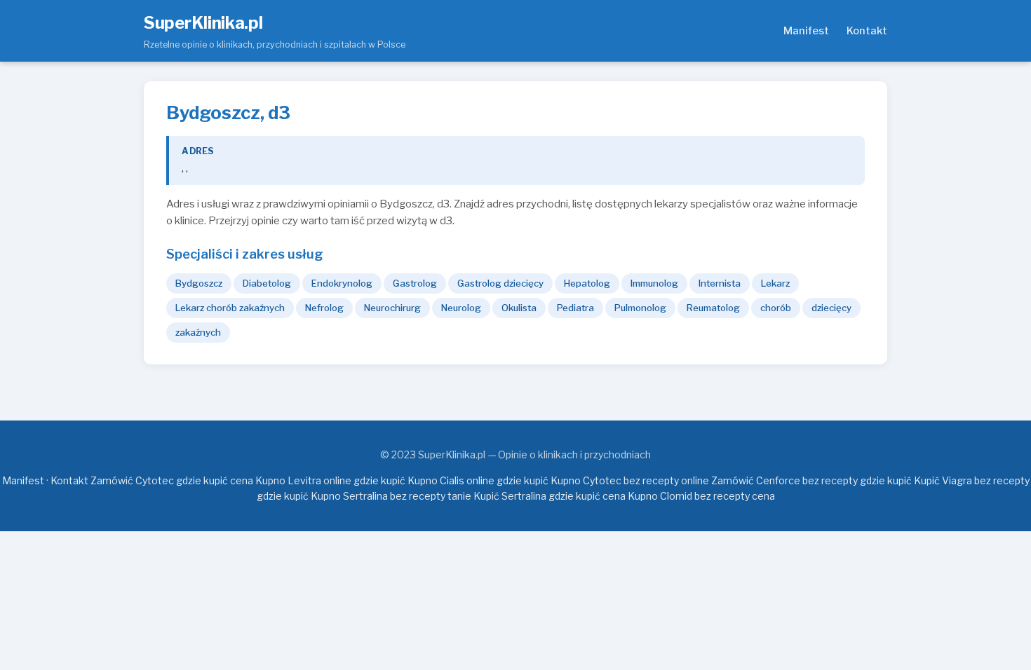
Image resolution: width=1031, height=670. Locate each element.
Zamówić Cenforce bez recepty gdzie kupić (811, 480)
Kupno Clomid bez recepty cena (701, 496)
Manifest (806, 31)
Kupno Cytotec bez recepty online (630, 480)
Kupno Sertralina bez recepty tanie (391, 496)
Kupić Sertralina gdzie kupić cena (549, 496)
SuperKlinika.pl (203, 23)
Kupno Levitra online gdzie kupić (330, 480)
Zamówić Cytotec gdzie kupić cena (171, 480)
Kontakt (867, 31)
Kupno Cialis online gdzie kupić (477, 480)
